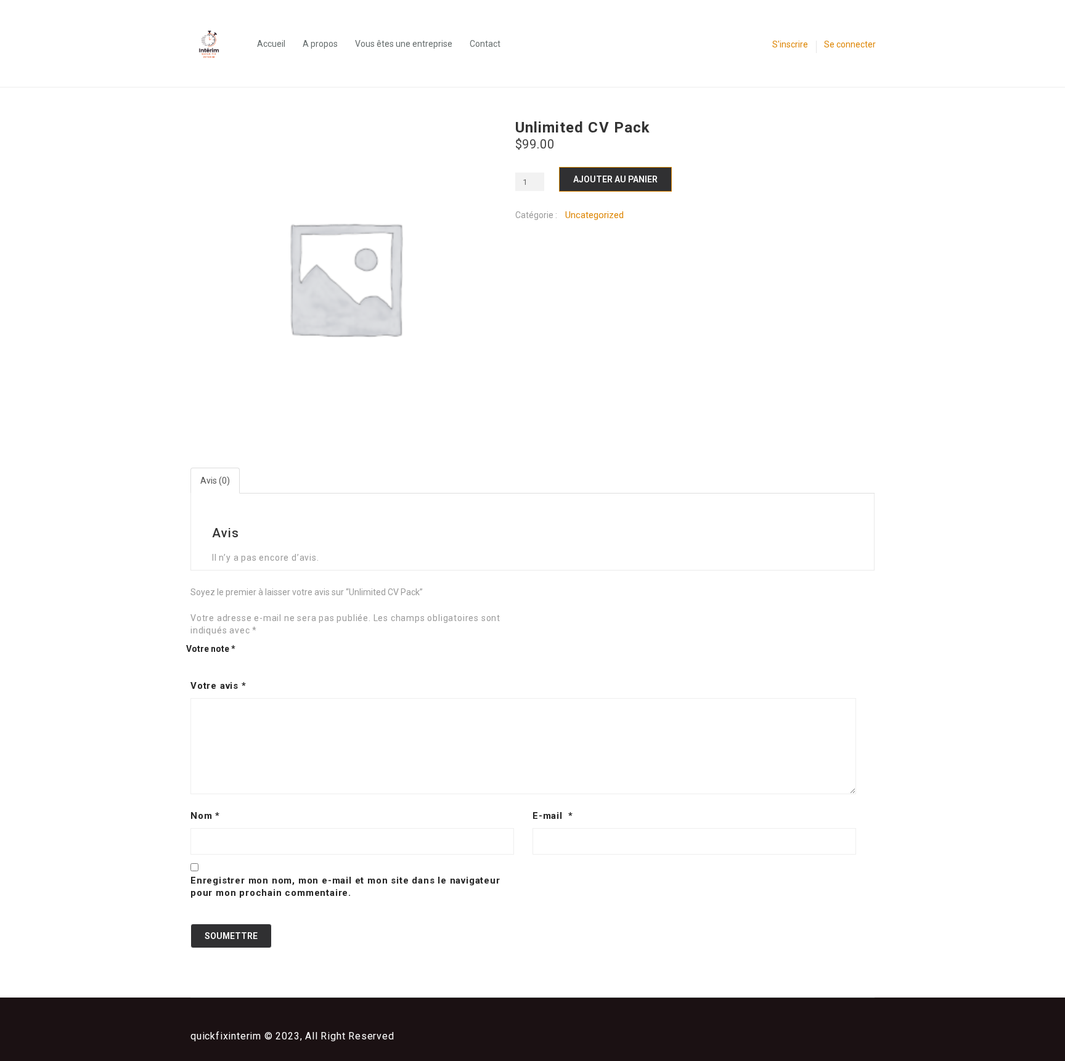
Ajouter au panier (615, 179)
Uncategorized (594, 215)
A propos (320, 44)
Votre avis (218, 685)
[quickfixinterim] (215, 43)
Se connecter (850, 44)
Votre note (210, 649)
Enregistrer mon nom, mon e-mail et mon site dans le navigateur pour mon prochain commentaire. (345, 886)
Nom (205, 815)
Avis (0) (215, 481)
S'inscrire (790, 44)
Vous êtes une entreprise (403, 44)
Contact (485, 44)
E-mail (552, 815)
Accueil (271, 44)
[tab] (215, 481)
